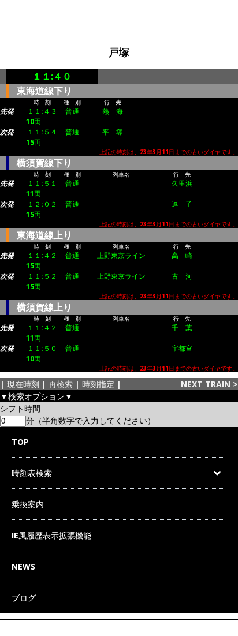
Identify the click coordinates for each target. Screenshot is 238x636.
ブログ (24, 597)
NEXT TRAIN (205, 384)
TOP (20, 441)
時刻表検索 (32, 472)
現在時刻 (23, 384)
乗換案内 (28, 504)
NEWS (23, 566)
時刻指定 (98, 384)
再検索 (61, 384)
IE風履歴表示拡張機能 (51, 535)
